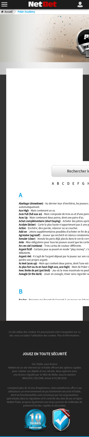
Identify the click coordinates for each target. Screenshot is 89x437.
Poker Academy (26, 11)
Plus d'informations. (68, 335)
